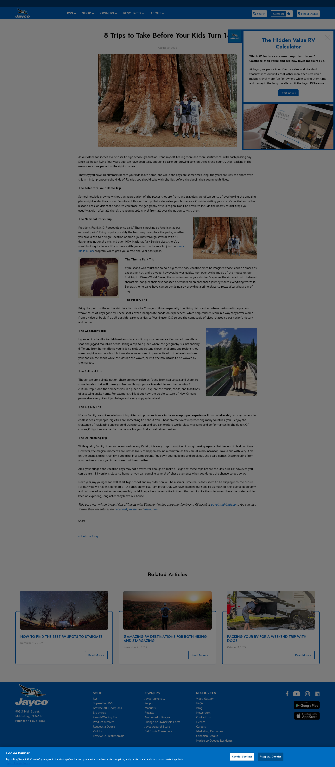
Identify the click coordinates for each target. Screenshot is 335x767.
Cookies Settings (242, 756)
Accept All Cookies (270, 756)
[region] (167, 757)
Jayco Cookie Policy (18, 763)
